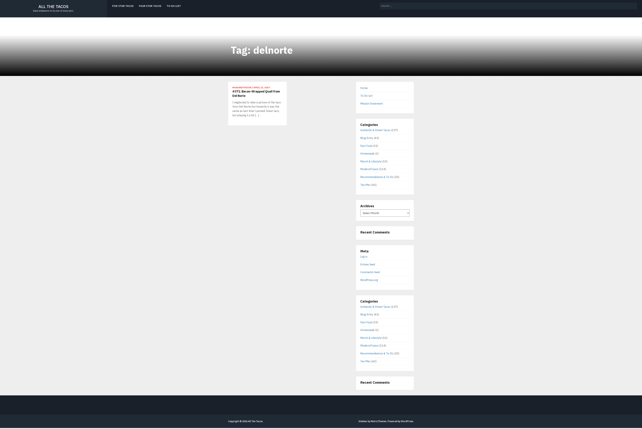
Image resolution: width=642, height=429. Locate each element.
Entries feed (367, 264)
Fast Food (366, 146)
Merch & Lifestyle (371, 161)
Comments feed (370, 272)
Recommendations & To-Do (376, 177)
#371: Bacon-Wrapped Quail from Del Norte (256, 93)
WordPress (407, 421)
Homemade (367, 153)
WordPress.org (369, 280)
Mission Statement (371, 103)
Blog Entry (366, 138)
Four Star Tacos (150, 6)
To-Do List (174, 6)
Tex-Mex (365, 184)
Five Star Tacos (123, 6)
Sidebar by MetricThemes (372, 421)
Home (364, 88)
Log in (363, 256)
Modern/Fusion (369, 169)
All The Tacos (53, 6)
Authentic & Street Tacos (375, 130)
